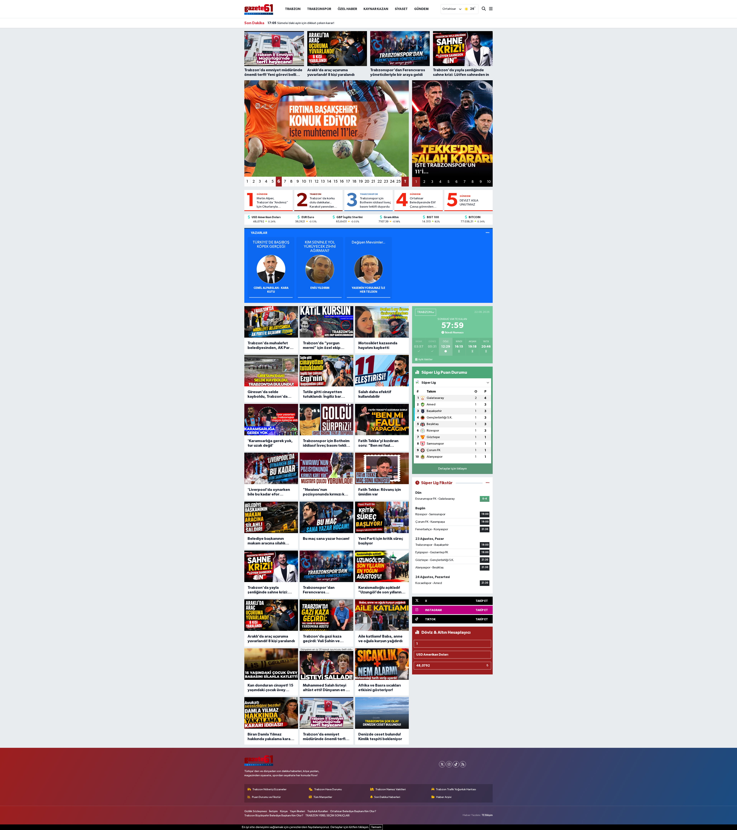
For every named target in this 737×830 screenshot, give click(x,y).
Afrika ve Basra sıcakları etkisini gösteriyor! (379, 687)
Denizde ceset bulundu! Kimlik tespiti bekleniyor (380, 736)
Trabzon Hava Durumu (328, 789)
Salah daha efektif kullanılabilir (374, 394)
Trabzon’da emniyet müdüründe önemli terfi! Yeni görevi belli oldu (325, 736)
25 (398, 181)
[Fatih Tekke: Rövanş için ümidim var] (382, 468)
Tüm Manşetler (322, 797)
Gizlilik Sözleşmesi (255, 811)
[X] (442, 764)
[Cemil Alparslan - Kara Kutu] (271, 269)
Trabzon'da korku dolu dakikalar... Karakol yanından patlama (322, 203)
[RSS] (463, 764)
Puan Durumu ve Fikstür (266, 797)
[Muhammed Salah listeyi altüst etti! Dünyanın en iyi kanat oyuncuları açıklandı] (326, 664)
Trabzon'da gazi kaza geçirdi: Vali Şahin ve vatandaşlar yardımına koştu (323, 639)
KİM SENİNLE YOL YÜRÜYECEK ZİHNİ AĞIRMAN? (320, 246)
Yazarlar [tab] (259, 232)
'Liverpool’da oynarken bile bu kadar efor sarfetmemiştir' (269, 492)
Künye (284, 811)
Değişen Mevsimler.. (368, 242)
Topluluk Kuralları (317, 811)
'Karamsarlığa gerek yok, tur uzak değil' (270, 443)
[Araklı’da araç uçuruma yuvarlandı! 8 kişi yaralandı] (271, 615)
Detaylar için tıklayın (452, 468)
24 (392, 181)
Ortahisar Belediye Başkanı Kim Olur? (353, 811)
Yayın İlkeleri (297, 811)
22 (380, 181)
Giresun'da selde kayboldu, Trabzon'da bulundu (268, 394)
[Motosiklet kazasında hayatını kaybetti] (382, 322)
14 (329, 181)
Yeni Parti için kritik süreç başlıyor (380, 541)
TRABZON (293, 9)
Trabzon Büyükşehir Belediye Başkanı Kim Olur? (273, 815)
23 (386, 181)
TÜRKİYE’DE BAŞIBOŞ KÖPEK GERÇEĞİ (271, 244)
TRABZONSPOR (319, 9)
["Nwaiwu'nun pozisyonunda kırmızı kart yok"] (326, 468)
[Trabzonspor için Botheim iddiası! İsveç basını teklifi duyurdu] (326, 419)
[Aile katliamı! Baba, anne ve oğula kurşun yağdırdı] (382, 615)
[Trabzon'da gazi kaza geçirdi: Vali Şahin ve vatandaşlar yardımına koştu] (326, 615)
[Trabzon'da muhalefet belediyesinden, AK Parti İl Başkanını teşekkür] (271, 322)
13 (323, 181)
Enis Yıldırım (319, 288)
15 (336, 181)
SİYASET (401, 9)
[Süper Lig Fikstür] (487, 483)
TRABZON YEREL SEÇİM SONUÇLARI (327, 815)
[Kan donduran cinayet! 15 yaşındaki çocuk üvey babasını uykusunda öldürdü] (271, 664)
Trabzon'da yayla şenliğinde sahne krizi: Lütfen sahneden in (268, 590)
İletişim (273, 811)
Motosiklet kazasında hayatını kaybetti (377, 345)
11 (310, 181)
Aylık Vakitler (425, 359)
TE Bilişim (487, 815)
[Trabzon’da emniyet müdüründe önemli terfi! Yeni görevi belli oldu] (326, 713)
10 (304, 181)
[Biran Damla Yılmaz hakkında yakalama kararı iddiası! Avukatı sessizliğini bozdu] (271, 713)
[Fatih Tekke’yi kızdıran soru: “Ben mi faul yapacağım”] (382, 419)
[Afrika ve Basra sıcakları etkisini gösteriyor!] (382, 664)
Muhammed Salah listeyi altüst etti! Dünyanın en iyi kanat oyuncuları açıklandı (326, 687)
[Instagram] (449, 764)
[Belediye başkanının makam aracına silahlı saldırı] (271, 517)
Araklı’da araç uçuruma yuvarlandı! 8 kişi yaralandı (271, 639)
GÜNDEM (421, 9)
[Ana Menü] (489, 9)
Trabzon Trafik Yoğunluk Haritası (456, 789)
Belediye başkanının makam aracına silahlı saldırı (266, 541)
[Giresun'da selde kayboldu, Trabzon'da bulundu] (271, 370)
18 (354, 181)
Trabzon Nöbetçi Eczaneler (269, 789)
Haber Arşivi (443, 797)
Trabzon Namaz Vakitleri (390, 789)
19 (361, 181)
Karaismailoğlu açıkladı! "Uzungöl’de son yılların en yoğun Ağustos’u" (380, 590)
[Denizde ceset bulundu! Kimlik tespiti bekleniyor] (382, 713)
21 (373, 181)
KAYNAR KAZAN (376, 9)
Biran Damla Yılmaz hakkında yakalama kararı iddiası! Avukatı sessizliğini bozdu (270, 736)
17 (348, 181)
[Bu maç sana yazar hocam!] (326, 517)
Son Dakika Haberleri (387, 797)
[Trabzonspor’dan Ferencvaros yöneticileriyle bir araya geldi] (326, 566)
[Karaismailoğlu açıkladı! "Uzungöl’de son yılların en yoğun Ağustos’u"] (382, 566)
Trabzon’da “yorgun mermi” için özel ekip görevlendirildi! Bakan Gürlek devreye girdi (323, 345)
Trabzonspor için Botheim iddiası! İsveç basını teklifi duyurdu (375, 202)
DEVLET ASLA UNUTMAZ (469, 202)
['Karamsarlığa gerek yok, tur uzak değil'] (271, 419)
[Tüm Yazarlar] (487, 232)
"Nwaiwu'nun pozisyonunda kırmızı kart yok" (326, 492)
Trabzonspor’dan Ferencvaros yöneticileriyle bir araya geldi (324, 590)
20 (367, 181)
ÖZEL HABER (347, 9)
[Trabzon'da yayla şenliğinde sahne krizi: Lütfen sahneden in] (271, 566)
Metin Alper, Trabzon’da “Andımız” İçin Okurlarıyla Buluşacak (272, 203)
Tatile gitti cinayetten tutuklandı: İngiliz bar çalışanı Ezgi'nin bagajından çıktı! (322, 394)
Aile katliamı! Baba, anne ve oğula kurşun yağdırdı (380, 639)
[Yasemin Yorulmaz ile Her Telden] (368, 269)
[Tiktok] (456, 764)
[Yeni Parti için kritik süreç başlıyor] (382, 517)
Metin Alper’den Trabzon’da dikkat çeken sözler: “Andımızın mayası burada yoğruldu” (333, 23)
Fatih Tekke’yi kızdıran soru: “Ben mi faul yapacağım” (378, 443)
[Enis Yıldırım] (319, 269)
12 (316, 181)
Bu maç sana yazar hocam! (326, 539)
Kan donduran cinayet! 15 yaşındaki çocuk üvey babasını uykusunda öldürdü (270, 687)
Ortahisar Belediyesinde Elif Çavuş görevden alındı (422, 203)
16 (342, 181)
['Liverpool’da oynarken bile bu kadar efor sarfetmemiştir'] (271, 468)
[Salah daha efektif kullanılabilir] (382, 370)
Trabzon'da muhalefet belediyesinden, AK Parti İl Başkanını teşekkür (270, 345)
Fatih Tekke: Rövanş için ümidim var (379, 492)
